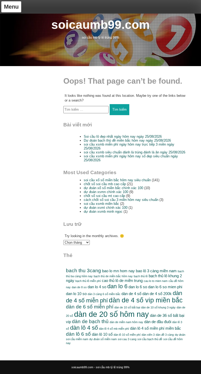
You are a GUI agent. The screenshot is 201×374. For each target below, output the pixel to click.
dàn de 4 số (131, 293)
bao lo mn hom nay (118, 271)
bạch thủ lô (141, 276)
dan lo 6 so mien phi (165, 287)
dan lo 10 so (76, 293)
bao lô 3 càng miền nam (156, 271)
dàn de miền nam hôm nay (126, 322)
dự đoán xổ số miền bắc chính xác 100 (113, 188)
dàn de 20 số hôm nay (111, 314)
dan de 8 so (79, 287)
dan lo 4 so (97, 287)
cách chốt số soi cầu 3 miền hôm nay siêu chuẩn (121, 200)
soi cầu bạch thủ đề (149, 339)
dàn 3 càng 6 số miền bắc (104, 294)
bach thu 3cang (83, 270)
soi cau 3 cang (127, 339)
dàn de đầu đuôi (157, 321)
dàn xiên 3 (148, 334)
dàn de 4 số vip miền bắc (146, 300)
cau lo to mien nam (156, 280)
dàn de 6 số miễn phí (89, 306)
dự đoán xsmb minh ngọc (103, 211)
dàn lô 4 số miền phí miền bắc (155, 328)
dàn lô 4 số (84, 327)
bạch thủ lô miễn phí (88, 280)
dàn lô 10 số (102, 334)
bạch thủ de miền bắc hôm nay (113, 276)
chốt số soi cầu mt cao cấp (104, 196)
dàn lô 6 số (78, 334)
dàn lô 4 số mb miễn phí (114, 328)
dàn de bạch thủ (90, 321)
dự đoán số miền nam (103, 339)
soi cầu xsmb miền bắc (101, 204)
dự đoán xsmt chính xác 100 (105, 208)
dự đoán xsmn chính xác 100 (106, 192)
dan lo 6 (117, 286)
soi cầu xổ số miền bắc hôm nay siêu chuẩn (117, 180)
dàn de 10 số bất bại (127, 307)
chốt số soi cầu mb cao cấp (105, 184)
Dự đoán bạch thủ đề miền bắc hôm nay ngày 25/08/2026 (127, 140)
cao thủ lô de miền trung (122, 280)
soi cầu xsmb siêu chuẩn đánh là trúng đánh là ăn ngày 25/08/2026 (134, 152)
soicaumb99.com (100, 24)
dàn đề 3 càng (165, 334)
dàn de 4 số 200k (157, 293)
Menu (11, 6)
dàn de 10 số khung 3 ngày (158, 307)
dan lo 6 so (138, 287)
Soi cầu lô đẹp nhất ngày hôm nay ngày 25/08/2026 (123, 136)
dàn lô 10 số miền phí (127, 334)
